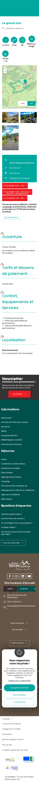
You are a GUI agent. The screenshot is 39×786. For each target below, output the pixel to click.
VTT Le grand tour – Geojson (15, 193)
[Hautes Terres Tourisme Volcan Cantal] (8, 44)
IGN (31, 103)
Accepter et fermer (19, 687)
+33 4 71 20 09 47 (14, 601)
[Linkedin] (22, 576)
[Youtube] (29, 576)
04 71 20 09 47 (15, 168)
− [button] (5, 71)
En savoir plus (11, 217)
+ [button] (5, 68)
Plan (22, 103)
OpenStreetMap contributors (28, 108)
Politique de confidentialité (19, 680)
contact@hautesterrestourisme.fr (21, 607)
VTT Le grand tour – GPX (13, 186)
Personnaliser (19, 695)
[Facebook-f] (9, 576)
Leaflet (10, 108)
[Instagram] (16, 576)
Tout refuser (19, 702)
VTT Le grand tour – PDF (13, 198)
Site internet (14, 173)
